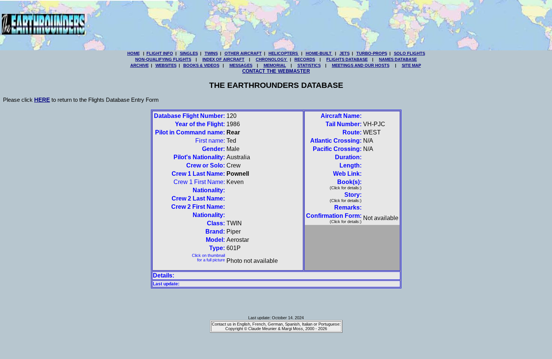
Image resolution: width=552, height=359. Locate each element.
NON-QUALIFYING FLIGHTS (163, 59)
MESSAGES (240, 65)
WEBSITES (165, 65)
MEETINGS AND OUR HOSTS (360, 65)
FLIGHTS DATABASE (347, 59)
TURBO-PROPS (371, 53)
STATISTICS (309, 65)
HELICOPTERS (283, 53)
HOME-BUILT (319, 53)
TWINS (211, 53)
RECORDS (304, 59)
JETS (344, 53)
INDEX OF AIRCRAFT (223, 59)
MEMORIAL (275, 65)
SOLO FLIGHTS (409, 53)
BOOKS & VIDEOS (201, 65)
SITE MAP (411, 65)
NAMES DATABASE (398, 59)
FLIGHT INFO (159, 53)
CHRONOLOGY (272, 59)
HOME (133, 53)
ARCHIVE (139, 65)
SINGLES (189, 53)
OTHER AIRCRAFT (243, 53)
